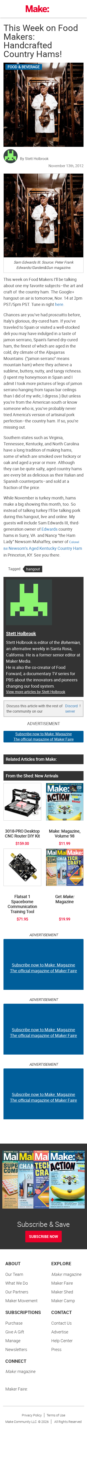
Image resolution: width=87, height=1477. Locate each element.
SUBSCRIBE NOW (43, 1236)
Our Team (14, 1274)
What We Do (16, 1283)
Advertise (59, 1332)
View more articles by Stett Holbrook (35, 691)
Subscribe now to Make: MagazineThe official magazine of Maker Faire (43, 736)
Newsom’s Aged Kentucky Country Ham (45, 548)
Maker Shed (62, 1292)
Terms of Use (56, 1415)
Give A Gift (14, 1332)
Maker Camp (63, 1300)
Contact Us (61, 1323)
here (58, 304)
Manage (12, 1340)
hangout (33, 569)
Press (56, 1349)
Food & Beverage (24, 66)
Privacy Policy (32, 1415)
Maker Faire (62, 1283)
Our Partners (16, 1292)
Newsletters (16, 1349)
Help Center (62, 1340)
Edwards (49, 529)
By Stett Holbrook (34, 158)
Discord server (71, 708)
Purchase (14, 1323)
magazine (66, 1274)
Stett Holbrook (21, 633)
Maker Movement (21, 1300)
